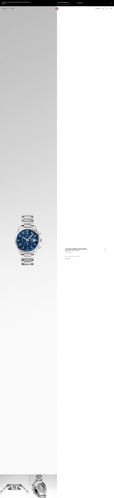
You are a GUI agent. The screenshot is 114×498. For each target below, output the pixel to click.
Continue (81, 3)
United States (63, 2)
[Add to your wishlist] (105, 249)
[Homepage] (57, 8)
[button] (107, 8)
